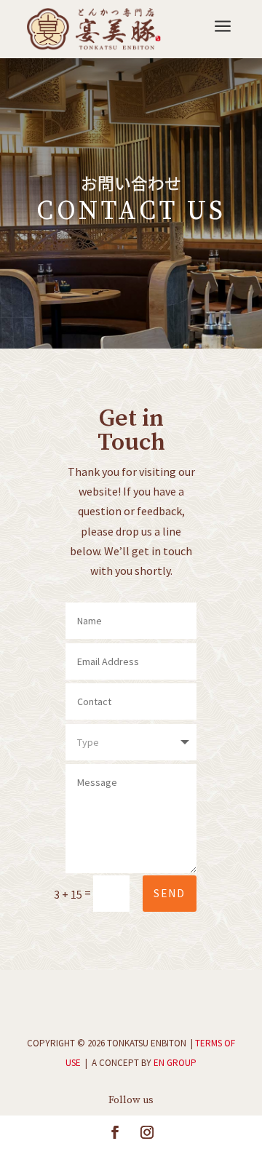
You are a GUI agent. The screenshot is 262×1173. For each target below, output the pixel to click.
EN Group (175, 1063)
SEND (170, 893)
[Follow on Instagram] (147, 1132)
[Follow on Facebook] (115, 1132)
